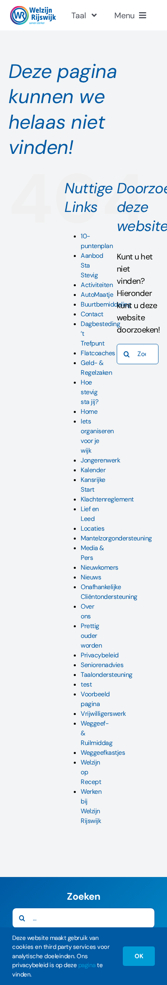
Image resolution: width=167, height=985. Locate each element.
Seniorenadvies (102, 665)
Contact (92, 314)
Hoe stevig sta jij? (89, 392)
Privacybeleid (100, 655)
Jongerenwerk (100, 460)
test (86, 684)
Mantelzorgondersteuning (116, 538)
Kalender (93, 470)
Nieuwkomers (99, 567)
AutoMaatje (97, 294)
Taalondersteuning (107, 674)
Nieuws (91, 577)
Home (89, 411)
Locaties (92, 528)
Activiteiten (97, 285)
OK (139, 956)
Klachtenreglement (107, 499)
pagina (87, 965)
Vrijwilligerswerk (103, 713)
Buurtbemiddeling (106, 304)
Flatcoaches (98, 353)
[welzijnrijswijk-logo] (32, 9)
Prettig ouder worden (91, 636)
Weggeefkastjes (103, 752)
